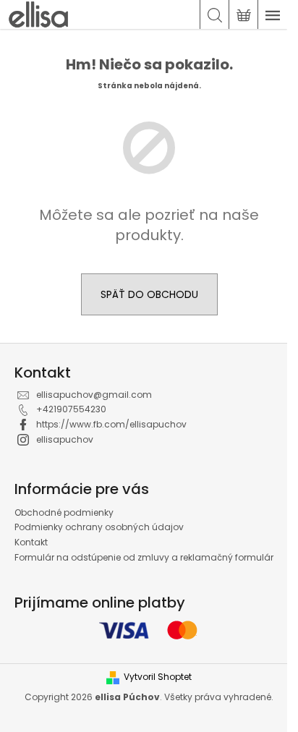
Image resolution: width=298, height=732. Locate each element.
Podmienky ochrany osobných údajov (99, 527)
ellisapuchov (64, 439)
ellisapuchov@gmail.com (94, 394)
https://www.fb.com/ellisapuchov (111, 424)
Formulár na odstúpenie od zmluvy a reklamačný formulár (143, 557)
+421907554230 (71, 409)
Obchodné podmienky (64, 512)
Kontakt (31, 542)
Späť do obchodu (149, 294)
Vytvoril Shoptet (158, 677)
